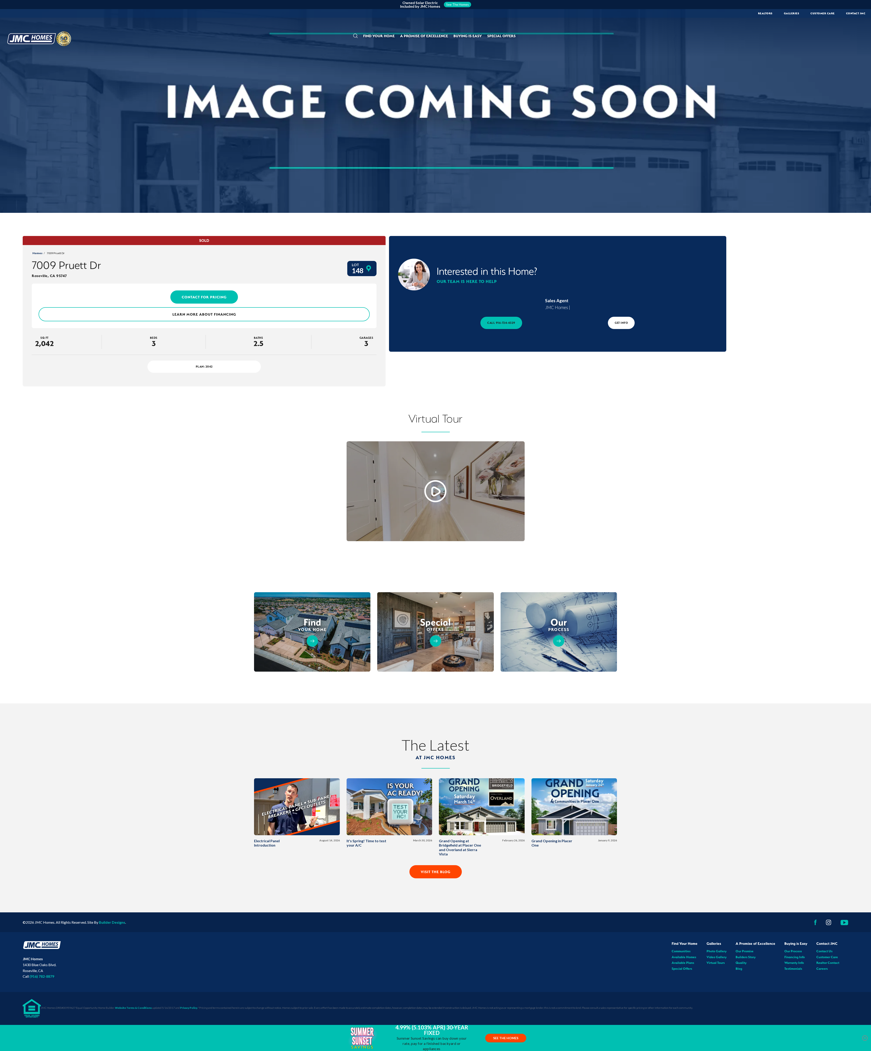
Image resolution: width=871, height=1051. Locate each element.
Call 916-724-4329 (501, 322)
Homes (37, 253)
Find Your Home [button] (379, 36)
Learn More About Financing (204, 314)
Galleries (791, 13)
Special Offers (501, 36)
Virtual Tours (716, 963)
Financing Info (794, 957)
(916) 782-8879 (41, 976)
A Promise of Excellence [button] (424, 36)
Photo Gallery (717, 951)
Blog (739, 969)
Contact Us (824, 951)
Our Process (793, 951)
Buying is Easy (795, 943)
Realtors (765, 13)
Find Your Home (684, 943)
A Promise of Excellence (755, 943)
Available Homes (684, 957)
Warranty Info (794, 963)
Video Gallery (717, 957)
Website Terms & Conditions (133, 1007)
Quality (741, 963)
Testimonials (793, 969)
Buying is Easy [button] (467, 36)
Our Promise (745, 951)
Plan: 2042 (204, 366)
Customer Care (822, 13)
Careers (822, 969)
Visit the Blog (435, 871)
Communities (681, 951)
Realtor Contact (827, 963)
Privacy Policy (188, 1007)
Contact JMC (826, 943)
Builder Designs (112, 922)
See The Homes (505, 1038)
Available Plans (683, 963)
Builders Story (746, 957)
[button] (355, 36)
